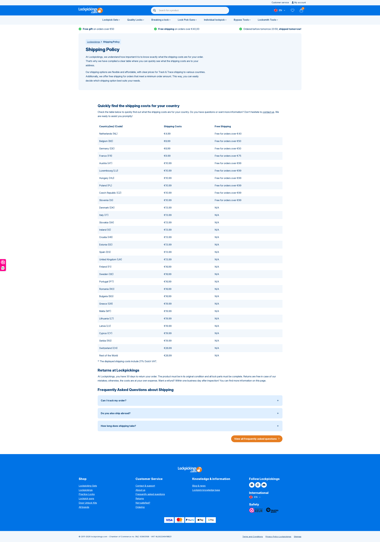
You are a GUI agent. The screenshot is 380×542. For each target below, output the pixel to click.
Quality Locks (134, 19)
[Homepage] (91, 10)
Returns (140, 498)
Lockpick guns (86, 498)
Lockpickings (93, 42)
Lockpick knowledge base (206, 490)
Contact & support (145, 485)
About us (140, 490)
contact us (268, 111)
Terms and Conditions (252, 536)
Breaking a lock (160, 19)
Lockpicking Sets (88, 485)
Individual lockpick (214, 19)
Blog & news (199, 485)
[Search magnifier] (154, 10)
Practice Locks (87, 494)
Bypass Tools (241, 19)
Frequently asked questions (150, 494)
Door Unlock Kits (88, 502)
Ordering (140, 507)
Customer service (280, 2)
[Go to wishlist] (292, 10)
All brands (84, 507)
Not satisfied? (143, 502)
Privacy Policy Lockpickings (278, 536)
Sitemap (297, 536)
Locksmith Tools (267, 19)
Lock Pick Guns (186, 19)
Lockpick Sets (110, 19)
